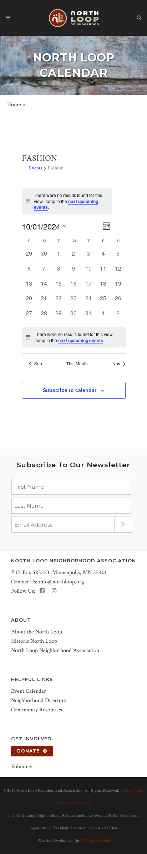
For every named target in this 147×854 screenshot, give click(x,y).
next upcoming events (80, 340)
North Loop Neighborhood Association (55, 650)
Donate (28, 751)
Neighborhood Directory (38, 700)
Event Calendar (28, 691)
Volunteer (22, 766)
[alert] (74, 337)
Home (14, 104)
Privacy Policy (131, 790)
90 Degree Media (95, 840)
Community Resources (36, 710)
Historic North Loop (34, 641)
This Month (77, 363)
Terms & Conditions (75, 803)
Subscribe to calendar (69, 390)
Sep (38, 363)
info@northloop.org (61, 582)
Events (35, 168)
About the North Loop (36, 632)
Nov (116, 363)
